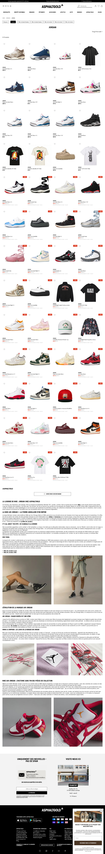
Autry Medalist (68, 839)
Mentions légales (37, 837)
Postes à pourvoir (21, 839)
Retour (51, 837)
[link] (52, 6)
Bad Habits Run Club (21, 837)
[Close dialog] (101, 810)
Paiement (52, 834)
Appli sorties (53, 839)
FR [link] (10, 6)
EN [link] (3, 6)
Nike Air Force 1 (68, 831)
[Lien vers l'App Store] (22, 820)
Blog (17, 840)
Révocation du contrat (47, 845)
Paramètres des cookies (39, 834)
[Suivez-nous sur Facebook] (52, 851)
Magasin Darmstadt (21, 836)
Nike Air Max (67, 837)
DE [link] (6, 6)
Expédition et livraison (55, 836)
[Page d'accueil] (52, 809)
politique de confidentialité (22, 796)
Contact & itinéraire (21, 832)
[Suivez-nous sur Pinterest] (65, 851)
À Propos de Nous (21, 831)
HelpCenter (53, 831)
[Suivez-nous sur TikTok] (46, 851)
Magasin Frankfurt (21, 834)
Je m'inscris (32, 792)
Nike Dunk (67, 836)
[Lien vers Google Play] (35, 820)
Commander (53, 832)
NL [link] (8, 6)
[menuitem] (10, 31)
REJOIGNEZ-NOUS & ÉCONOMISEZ (88, 843)
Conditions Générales (39, 831)
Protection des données (39, 836)
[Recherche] (78, 6)
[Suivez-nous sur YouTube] (59, 851)
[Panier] (102, 6)
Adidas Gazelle (68, 834)
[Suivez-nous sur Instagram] (40, 851)
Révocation (36, 832)
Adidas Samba (68, 832)
